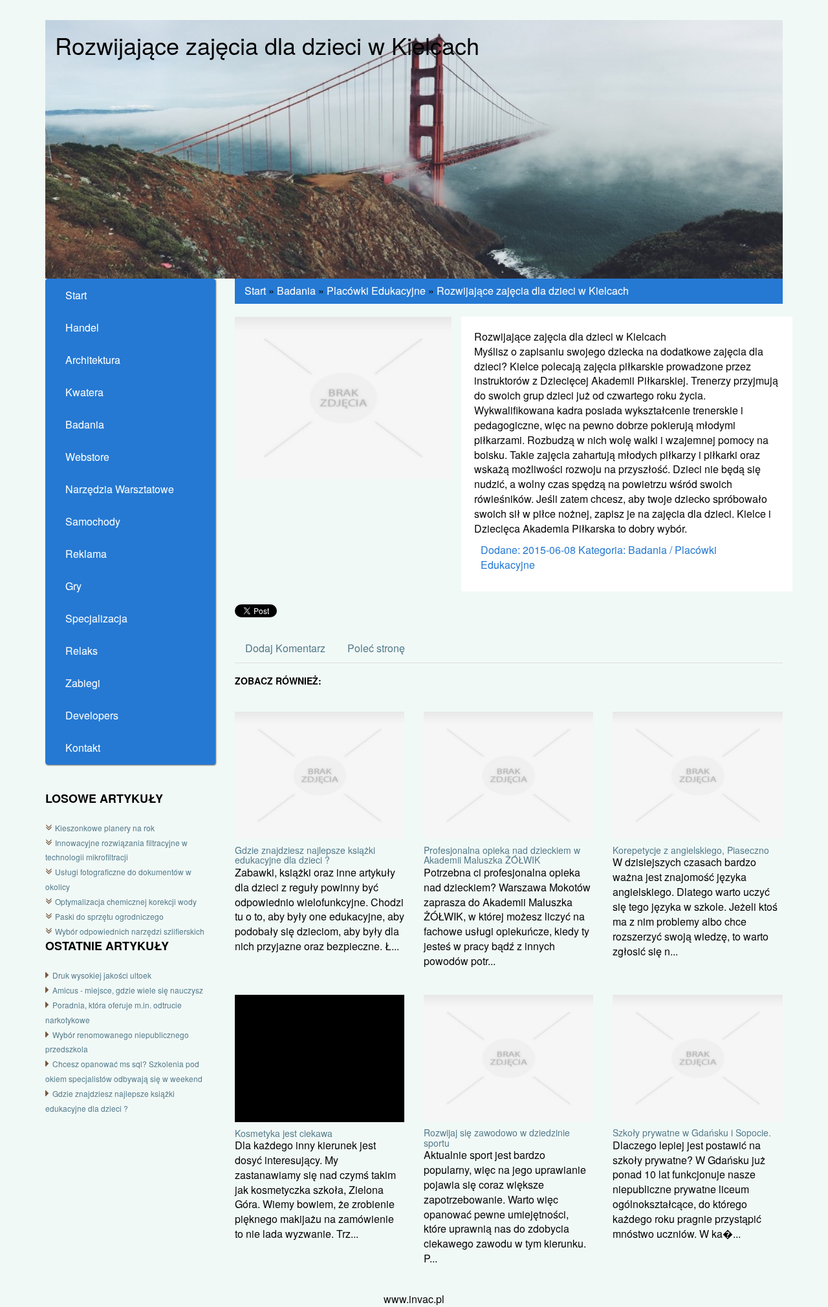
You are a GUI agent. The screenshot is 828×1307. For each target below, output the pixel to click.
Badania (296, 290)
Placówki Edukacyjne (376, 290)
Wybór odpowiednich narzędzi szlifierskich (129, 931)
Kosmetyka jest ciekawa (283, 1133)
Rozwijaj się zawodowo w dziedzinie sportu (497, 1137)
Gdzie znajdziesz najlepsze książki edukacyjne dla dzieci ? (305, 855)
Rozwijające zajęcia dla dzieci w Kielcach (533, 290)
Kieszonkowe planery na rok (105, 827)
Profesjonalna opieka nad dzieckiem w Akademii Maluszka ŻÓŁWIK (502, 855)
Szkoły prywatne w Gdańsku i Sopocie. (692, 1132)
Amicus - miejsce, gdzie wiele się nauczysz (127, 989)
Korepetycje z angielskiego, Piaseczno (691, 850)
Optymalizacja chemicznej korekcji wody (126, 901)
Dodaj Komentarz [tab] (285, 648)
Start (255, 290)
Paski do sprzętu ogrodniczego (109, 916)
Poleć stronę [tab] (376, 648)
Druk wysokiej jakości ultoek (101, 975)
